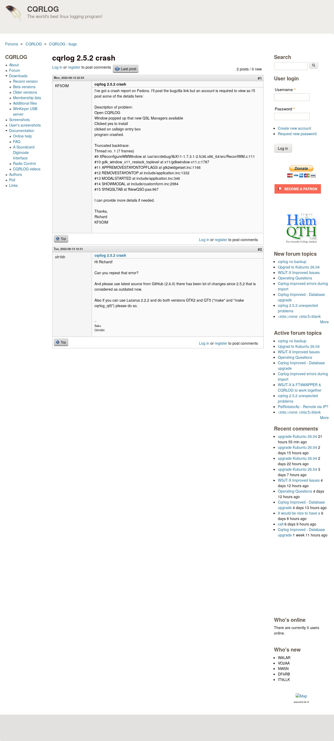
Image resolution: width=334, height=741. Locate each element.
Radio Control (24, 163)
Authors (15, 174)
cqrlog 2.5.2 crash (110, 255)
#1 (260, 78)
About (14, 64)
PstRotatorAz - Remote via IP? (303, 406)
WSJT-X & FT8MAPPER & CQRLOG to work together (299, 387)
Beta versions (24, 86)
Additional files (25, 103)
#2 (260, 249)
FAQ (16, 141)
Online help (22, 136)
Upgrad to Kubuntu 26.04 (299, 267)
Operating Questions (295, 277)
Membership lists (27, 97)
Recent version (25, 81)
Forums (11, 43)
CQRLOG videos (26, 168)
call (280, 524)
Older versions (25, 92)
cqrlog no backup (292, 261)
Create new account (294, 128)
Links (13, 185)
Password (285, 108)
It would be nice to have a (299, 513)
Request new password (297, 133)
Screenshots (19, 119)
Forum (14, 70)
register (74, 67)
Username (285, 89)
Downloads (18, 75)
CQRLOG (43, 8)
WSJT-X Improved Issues (299, 272)
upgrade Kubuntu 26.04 (297, 436)
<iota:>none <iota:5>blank (299, 316)
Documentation (21, 130)
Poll (12, 179)
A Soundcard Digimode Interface (23, 152)
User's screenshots (25, 125)
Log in (57, 67)
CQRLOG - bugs (63, 43)
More (324, 321)
